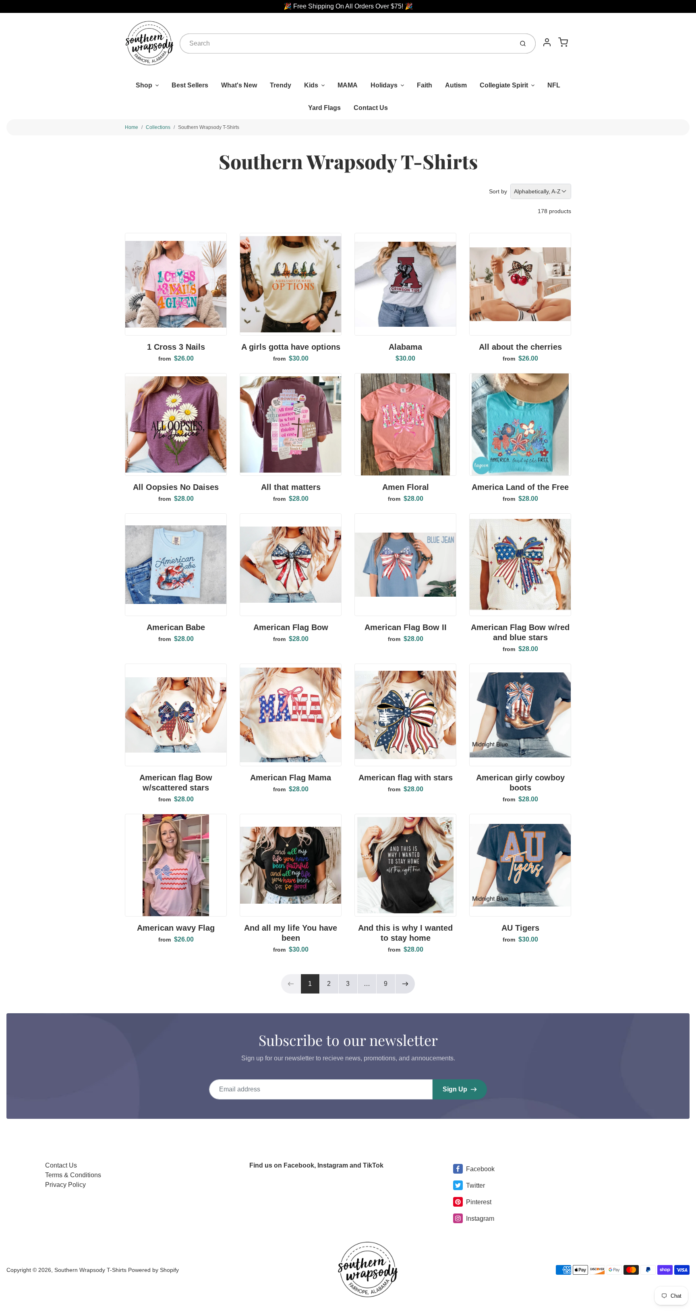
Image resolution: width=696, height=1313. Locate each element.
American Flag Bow (290, 627)
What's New (239, 85)
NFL (553, 85)
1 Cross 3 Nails (176, 346)
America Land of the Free (520, 487)
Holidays (384, 85)
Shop (144, 85)
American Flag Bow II (406, 627)
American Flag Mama (290, 777)
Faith (424, 85)
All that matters (291, 487)
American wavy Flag (176, 927)
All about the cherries (520, 346)
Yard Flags (324, 107)
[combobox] (346, 43)
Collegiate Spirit (504, 85)
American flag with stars (405, 777)
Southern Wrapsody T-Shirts (208, 127)
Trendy (280, 85)
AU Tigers (520, 927)
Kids (311, 85)
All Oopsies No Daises (176, 487)
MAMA (348, 85)
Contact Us (371, 107)
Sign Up (455, 1089)
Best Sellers (190, 85)
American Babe (176, 627)
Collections (158, 127)
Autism (456, 85)
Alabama (405, 346)
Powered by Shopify (153, 1270)
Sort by (498, 191)
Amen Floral (405, 487)
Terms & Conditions (73, 1175)
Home (131, 127)
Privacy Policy (65, 1184)
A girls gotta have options (290, 346)
